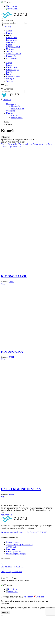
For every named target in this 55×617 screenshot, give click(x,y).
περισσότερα (6, 515)
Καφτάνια (15, 115)
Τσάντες (9, 81)
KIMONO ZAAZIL (14, 276)
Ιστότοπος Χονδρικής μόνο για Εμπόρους (18, 532)
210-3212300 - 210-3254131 (12, 567)
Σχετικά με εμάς (12, 542)
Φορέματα (10, 42)
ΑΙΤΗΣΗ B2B (41, 532)
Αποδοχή (5, 612)
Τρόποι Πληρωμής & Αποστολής (19, 544)
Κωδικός (5, 282)
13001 (11, 282)
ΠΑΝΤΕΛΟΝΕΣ (13, 47)
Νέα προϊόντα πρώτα (10, 144)
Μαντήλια (10, 79)
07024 (11, 357)
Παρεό (9, 65)
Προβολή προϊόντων (10, 182)
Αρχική (9, 63)
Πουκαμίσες (16, 106)
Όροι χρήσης (11, 549)
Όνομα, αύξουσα (26, 144)
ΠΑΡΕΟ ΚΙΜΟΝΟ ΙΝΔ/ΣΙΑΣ (21, 489)
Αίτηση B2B (11, 547)
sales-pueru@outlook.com (11, 572)
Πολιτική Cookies (13, 551)
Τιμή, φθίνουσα (15, 146)
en (15, 6)
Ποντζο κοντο (11, 38)
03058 (11, 494)
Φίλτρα (5, 137)
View (3, 284)
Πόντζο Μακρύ (12, 40)
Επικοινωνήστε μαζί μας (16, 554)
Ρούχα (8, 74)
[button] (8, 35)
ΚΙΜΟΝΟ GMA (12, 351)
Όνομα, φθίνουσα (40, 144)
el (17, 9)
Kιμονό (9, 44)
